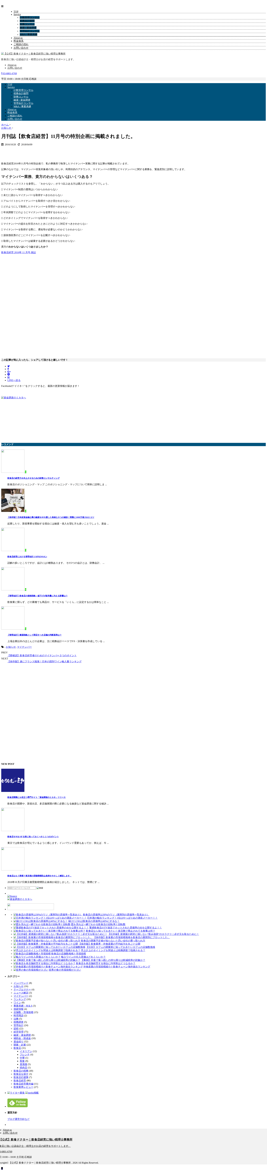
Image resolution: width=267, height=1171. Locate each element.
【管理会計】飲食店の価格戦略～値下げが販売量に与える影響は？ (37, 596)
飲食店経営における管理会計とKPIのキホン (27, 556)
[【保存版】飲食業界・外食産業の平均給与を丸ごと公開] (46, 944)
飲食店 (17, 1048)
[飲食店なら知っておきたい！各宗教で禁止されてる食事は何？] (49, 931)
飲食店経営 (20, 1080)
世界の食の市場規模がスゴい (65, 970)
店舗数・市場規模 (23, 1012)
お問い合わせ (21, 47)
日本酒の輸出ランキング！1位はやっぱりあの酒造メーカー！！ (122, 918)
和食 (22, 1061)
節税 (16, 1028)
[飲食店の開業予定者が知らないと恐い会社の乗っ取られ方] (47, 940)
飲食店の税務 (21, 1070)
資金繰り (18, 1041)
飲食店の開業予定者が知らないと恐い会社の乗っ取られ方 (113, 940)
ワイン (17, 1002)
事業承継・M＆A (23, 1005)
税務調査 (18, 1022)
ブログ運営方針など (18, 1119)
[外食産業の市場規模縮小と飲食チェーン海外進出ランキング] (48, 966)
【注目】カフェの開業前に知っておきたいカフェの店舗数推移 (120, 947)
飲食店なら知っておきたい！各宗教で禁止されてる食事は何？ (120, 931)
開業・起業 (20, 1044)
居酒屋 (23, 1064)
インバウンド (21, 983)
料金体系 (18, 41)
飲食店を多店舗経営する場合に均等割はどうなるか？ (105, 963)
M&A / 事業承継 (28, 34)
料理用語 (18, 1015)
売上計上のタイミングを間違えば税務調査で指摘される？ (113, 950)
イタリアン (26, 1051)
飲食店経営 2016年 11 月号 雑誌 (18, 252)
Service (17, 14)
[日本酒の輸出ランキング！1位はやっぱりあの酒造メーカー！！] (50, 918)
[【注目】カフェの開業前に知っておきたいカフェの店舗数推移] (49, 947)
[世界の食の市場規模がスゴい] (31, 970)
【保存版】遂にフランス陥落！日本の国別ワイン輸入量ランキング (44, 661)
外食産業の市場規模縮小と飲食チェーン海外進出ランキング (116, 966)
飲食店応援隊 (21, 1077)
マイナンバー (24, 647)
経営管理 (18, 1031)
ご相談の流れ (21, 44)
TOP (16, 11)
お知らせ (11, 647)
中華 (22, 1057)
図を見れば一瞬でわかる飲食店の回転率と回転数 (98, 924)
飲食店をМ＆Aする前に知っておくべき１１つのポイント (33, 836)
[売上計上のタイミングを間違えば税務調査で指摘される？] (47, 950)
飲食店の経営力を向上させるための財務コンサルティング (33, 478)
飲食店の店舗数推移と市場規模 (68, 953)
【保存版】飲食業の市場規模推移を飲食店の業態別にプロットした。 (131, 937)
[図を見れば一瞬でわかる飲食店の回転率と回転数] (42, 924)
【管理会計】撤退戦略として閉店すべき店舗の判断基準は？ (34, 635)
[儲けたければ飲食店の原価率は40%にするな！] (41, 921)
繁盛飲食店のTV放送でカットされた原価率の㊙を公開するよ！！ (125, 927)
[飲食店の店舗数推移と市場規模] (32, 953)
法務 (16, 1018)
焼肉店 (23, 1067)
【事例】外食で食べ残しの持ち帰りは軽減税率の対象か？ (113, 960)
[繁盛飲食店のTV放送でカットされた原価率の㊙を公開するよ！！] (51, 927)
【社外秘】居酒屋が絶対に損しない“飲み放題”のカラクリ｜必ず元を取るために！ (153, 934)
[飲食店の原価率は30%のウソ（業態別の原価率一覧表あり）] (48, 914)
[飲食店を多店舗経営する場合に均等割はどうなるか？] (44, 963)
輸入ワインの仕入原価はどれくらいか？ (83, 957)
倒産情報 (18, 1009)
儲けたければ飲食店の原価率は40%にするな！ (94, 921)
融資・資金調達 (22, 1035)
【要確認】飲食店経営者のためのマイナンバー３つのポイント (42, 655)
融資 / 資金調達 (28, 27)
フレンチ (25, 1054)
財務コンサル (27, 24)
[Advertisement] (26, 152)
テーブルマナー (22, 989)
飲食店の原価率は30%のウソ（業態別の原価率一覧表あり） (116, 914)
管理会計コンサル (30, 31)
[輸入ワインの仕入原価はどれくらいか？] (37, 957)
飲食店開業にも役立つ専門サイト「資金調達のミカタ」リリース (36, 797)
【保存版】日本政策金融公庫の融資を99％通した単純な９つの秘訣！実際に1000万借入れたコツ (50, 517)
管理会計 (18, 1025)
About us (18, 38)
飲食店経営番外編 (23, 1083)
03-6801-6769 (9, 73)
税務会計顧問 (27, 21)
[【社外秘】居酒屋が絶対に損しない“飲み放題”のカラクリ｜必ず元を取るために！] (60, 934)
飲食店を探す (21, 1074)
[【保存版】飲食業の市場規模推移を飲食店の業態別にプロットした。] (53, 937)
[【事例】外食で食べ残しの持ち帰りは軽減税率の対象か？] (47, 960)
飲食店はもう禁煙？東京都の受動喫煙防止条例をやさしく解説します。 (39, 876)
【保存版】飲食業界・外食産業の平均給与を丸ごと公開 (109, 944)
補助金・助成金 (22, 1038)
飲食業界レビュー (23, 1087)
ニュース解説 (21, 992)
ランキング (20, 999)
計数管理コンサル (30, 17)
